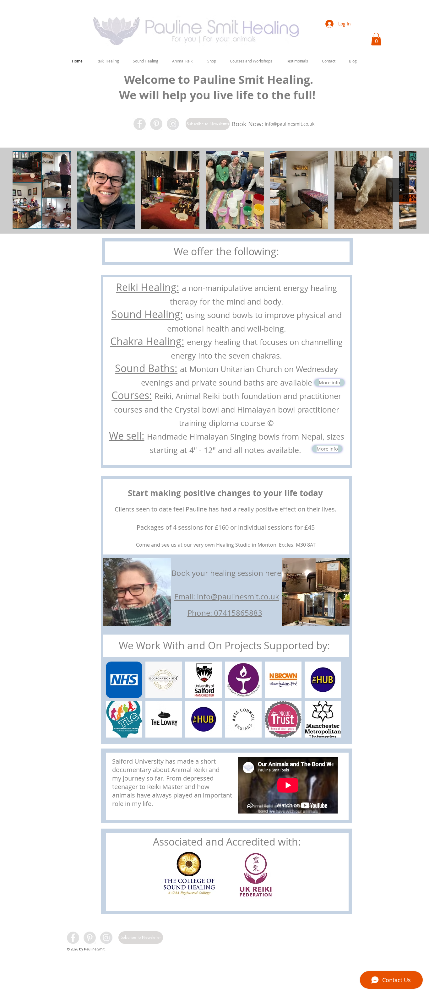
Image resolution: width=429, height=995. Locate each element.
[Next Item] (397, 190)
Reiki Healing (146, 287)
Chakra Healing (146, 341)
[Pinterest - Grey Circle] (156, 124)
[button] (108, 61)
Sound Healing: (147, 314)
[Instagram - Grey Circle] (173, 124)
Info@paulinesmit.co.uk (289, 124)
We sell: (126, 435)
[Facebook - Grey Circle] (139, 124)
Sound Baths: (146, 368)
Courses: (131, 395)
